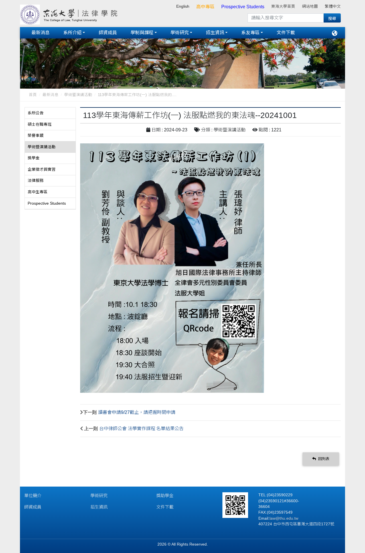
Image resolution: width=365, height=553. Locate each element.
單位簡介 (32, 495)
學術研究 (180, 32)
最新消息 (40, 32)
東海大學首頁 (283, 6)
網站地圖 (310, 6)
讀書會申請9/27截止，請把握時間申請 (136, 412)
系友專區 (250, 32)
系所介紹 (72, 32)
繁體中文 (333, 6)
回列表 (323, 459)
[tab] (50, 113)
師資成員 (108, 32)
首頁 (33, 95)
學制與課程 (142, 32)
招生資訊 (215, 32)
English (182, 6)
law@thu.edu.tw (283, 518)
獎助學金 (164, 495)
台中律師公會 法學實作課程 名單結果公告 (141, 428)
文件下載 (286, 32)
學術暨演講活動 (78, 95)
